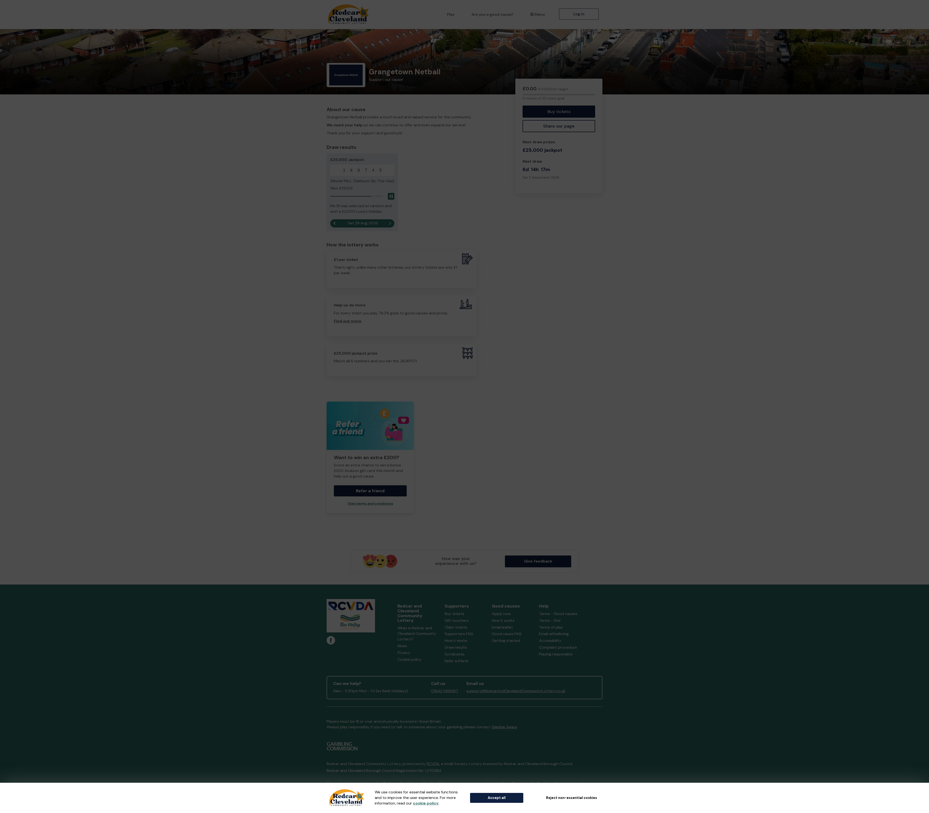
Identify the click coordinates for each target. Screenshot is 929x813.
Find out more (347, 321)
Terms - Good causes (558, 613)
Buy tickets (558, 111)
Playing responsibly (556, 654)
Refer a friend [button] (370, 491)
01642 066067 (444, 690)
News (402, 645)
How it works (456, 640)
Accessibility (550, 640)
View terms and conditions (370, 503)
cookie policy (426, 803)
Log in (578, 13)
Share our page (559, 126)
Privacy (403, 652)
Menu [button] (540, 14)
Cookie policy (409, 659)
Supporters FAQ (459, 633)
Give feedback (538, 561)
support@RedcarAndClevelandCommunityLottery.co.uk (515, 690)
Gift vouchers (457, 620)
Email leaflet (502, 627)
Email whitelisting (554, 633)
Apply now (501, 613)
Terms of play (551, 627)
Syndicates (454, 654)
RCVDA (433, 763)
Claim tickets (456, 627)
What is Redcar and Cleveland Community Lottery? (416, 633)
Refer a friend (456, 660)
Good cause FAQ (507, 633)
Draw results (456, 647)
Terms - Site (550, 620)
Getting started (506, 640)
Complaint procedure (558, 647)
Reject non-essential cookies (571, 798)
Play (451, 14)
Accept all (497, 798)
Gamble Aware (504, 726)
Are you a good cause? (492, 14)
